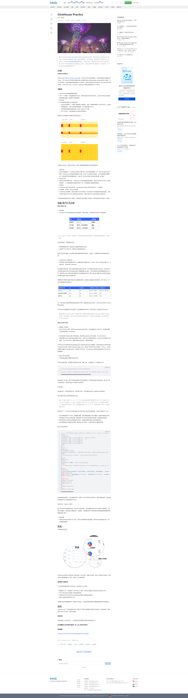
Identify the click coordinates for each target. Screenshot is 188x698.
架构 (119, 23)
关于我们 (78, 679)
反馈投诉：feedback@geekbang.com (91, 684)
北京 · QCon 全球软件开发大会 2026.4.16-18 (115, 681)
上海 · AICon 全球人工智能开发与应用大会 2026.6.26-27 (117, 682)
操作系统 (88, 644)
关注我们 (78, 687)
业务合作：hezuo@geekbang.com (91, 682)
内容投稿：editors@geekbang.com (91, 681)
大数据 (120, 39)
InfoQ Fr (136, 684)
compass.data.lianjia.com (75, 61)
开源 (123, 39)
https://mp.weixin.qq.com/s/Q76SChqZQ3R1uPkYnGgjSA (74, 633)
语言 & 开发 (121, 51)
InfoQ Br (136, 686)
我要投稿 (78, 681)
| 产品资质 (127, 695)
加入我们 (78, 685)
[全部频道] (124, 7)
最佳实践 (70, 644)
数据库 (124, 45)
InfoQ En (136, 681)
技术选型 (94, 644)
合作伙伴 (78, 683)
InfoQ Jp (136, 682)
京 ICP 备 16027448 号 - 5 (103, 695)
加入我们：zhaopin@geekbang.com (91, 686)
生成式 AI (120, 45)
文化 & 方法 (63, 644)
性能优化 (81, 644)
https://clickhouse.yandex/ (72, 78)
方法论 (75, 644)
